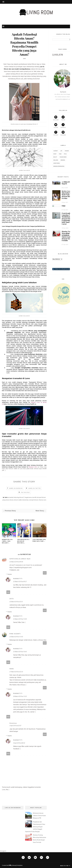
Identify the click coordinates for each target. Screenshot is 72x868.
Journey (55, 150)
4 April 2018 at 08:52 (19, 743)
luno (45, 500)
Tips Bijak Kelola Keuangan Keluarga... (23, 541)
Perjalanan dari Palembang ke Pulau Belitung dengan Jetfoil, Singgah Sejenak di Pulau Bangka (35, 826)
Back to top (64, 865)
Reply (44, 572)
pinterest (55, 135)
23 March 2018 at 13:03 (16, 636)
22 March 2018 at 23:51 (16, 601)
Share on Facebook (15, 488)
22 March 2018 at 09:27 (20, 581)
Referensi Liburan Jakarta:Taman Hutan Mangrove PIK (39, 815)
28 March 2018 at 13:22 (20, 696)
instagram (55, 119)
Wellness (55, 160)
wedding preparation (58, 166)
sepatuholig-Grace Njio (19, 559)
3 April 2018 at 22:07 (15, 725)
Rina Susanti (15, 634)
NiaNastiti (17, 578)
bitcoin (12, 500)
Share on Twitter (34, 488)
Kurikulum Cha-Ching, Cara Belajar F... (7, 541)
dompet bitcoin (33, 500)
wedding (63, 160)
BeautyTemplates (18, 865)
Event (54, 153)
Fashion (67, 150)
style (65, 153)
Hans (11, 669)
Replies (10, 574)
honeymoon (56, 163)
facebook (63, 127)
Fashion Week (63, 157)
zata (11, 599)
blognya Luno (33, 467)
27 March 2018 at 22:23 (16, 671)
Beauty (55, 157)
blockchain (25, 500)
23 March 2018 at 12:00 (20, 619)
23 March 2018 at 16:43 (20, 651)
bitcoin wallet (18, 500)
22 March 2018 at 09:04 (16, 562)
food (60, 153)
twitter (63, 119)
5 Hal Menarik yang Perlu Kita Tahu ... (39, 540)
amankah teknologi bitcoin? (16, 497)
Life (61, 150)
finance (41, 500)
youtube (56, 127)
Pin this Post (25, 492)
